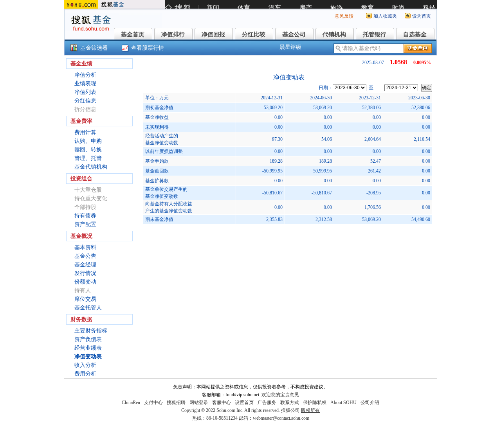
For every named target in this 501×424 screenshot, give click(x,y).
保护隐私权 (314, 402)
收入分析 (85, 365)
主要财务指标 (90, 331)
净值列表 (85, 92)
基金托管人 (88, 308)
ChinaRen (131, 402)
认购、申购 (88, 141)
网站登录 (198, 402)
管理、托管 (88, 158)
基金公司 (294, 34)
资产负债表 (88, 339)
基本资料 (85, 247)
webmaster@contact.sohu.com (281, 418)
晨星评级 (290, 47)
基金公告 (85, 256)
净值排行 (173, 34)
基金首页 (132, 34)
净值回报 (213, 34)
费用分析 (85, 374)
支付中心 (153, 402)
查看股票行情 (147, 48)
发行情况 (85, 273)
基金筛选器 (94, 48)
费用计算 (85, 132)
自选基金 (415, 34)
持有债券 (85, 216)
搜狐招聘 (176, 402)
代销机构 (334, 34)
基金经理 (85, 265)
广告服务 (267, 402)
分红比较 (253, 34)
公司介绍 (369, 402)
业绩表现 (85, 83)
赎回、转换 (88, 150)
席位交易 (85, 299)
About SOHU (343, 402)
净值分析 (85, 75)
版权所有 (310, 410)
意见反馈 (344, 16)
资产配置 (85, 224)
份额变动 (85, 282)
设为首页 (421, 16)
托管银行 (374, 34)
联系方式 (289, 402)
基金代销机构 (90, 167)
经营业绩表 (88, 348)
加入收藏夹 (385, 16)
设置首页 (244, 402)
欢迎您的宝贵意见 (280, 394)
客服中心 (221, 402)
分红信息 (85, 101)
